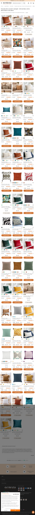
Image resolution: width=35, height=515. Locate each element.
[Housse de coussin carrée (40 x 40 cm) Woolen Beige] (6, 266)
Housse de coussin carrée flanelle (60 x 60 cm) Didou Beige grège (16, 118)
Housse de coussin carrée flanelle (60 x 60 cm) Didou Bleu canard (17, 432)
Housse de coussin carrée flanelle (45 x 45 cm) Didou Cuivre (5, 140)
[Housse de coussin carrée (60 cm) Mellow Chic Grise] (17, 310)
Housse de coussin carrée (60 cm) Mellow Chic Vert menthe (6, 341)
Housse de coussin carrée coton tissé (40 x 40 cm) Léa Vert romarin (28, 29)
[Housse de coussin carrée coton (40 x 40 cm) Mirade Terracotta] (28, 176)
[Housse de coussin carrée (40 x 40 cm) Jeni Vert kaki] (28, 288)
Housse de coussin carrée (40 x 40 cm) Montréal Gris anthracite (28, 207)
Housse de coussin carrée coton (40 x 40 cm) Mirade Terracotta (27, 185)
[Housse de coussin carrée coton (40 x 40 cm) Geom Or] (17, 355)
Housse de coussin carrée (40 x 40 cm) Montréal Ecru (6, 363)
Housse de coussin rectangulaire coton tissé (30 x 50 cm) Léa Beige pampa (6, 51)
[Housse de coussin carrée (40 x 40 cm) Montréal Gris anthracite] (28, 199)
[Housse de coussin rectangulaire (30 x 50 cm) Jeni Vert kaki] (6, 87)
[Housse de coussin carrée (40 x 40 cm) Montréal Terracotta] (17, 176)
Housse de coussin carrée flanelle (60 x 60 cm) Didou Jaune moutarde (27, 319)
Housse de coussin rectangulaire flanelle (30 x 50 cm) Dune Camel (6, 319)
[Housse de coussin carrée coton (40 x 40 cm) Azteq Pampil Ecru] (6, 176)
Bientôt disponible (28, 30)
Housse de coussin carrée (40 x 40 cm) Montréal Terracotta (17, 184)
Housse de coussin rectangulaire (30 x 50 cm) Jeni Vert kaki (6, 96)
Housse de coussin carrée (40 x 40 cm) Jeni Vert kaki (28, 296)
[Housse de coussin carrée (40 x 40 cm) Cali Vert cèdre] (28, 221)
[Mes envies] (31, 3)
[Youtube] (23, 499)
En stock (2, 30)
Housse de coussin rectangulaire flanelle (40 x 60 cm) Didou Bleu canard (6, 118)
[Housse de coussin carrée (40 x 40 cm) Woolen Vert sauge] (28, 266)
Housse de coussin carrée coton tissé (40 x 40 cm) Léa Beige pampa (17, 29)
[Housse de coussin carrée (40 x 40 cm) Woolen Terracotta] (17, 65)
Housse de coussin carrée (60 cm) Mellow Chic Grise (17, 318)
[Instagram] (26, 499)
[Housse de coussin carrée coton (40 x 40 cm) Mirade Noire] (6, 221)
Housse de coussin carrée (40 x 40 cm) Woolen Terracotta (17, 73)
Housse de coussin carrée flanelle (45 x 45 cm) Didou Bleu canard (29, 409)
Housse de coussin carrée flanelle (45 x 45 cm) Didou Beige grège (27, 96)
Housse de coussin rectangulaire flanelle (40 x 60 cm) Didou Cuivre (17, 162)
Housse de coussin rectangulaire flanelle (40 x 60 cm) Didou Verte (17, 207)
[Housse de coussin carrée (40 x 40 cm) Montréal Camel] (17, 266)
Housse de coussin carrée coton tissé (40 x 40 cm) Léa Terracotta (17, 409)
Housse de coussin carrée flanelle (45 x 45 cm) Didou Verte (5, 296)
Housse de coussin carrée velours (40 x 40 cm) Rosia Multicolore (16, 51)
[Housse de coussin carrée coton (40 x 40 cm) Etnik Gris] (28, 109)
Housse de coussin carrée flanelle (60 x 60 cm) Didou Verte (5, 252)
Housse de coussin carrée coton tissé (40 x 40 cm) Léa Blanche (28, 51)
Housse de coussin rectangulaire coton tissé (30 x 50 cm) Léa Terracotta (6, 73)
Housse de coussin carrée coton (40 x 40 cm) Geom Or (17, 363)
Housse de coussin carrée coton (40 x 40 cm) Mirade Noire (5, 229)
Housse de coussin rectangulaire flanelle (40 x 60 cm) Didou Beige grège (6, 162)
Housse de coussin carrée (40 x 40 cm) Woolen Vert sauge (28, 274)
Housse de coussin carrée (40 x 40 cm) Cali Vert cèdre (28, 229)
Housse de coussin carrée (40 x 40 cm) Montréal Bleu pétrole (17, 140)
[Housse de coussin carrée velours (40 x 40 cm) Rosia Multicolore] (17, 42)
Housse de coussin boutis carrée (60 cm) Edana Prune (27, 363)
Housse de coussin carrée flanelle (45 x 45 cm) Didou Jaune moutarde (5, 432)
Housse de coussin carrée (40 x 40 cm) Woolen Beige (6, 274)
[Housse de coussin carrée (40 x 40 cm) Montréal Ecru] (6, 355)
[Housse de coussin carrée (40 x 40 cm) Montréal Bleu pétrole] (17, 132)
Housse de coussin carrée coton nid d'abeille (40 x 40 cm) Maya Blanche (5, 409)
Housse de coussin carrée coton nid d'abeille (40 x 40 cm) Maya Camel (5, 386)
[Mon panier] (33, 3)
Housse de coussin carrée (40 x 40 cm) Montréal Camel (17, 274)
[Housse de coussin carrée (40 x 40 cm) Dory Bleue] (17, 221)
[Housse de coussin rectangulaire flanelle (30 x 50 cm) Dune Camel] (6, 310)
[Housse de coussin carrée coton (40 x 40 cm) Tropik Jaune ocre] (17, 333)
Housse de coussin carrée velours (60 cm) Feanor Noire (28, 140)
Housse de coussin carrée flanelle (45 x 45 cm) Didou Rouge (27, 252)
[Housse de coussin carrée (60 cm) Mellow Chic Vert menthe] (6, 333)
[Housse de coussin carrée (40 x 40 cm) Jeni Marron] (17, 87)
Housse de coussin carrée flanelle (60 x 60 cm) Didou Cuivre (5, 29)
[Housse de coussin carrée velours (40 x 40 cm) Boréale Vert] (6, 199)
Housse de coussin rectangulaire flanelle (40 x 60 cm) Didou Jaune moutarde (17, 296)
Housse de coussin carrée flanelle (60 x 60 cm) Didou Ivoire (27, 162)
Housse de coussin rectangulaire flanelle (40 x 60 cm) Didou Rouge (28, 73)
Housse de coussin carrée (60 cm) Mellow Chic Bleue (17, 386)
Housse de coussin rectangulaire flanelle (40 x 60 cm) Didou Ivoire (28, 341)
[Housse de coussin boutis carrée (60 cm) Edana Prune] (28, 355)
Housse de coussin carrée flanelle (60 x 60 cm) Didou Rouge (16, 252)
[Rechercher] (24, 3)
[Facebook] (21, 499)
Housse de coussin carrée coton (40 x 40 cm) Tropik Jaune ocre (16, 341)
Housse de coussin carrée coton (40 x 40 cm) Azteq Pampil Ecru (5, 185)
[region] (17, 6)
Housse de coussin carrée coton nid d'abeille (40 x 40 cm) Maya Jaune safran (29, 386)
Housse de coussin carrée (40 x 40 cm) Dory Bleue (17, 229)
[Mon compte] (28, 3)
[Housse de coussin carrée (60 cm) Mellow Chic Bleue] (17, 377)
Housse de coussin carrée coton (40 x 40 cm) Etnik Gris (28, 117)
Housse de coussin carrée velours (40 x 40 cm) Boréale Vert (6, 207)
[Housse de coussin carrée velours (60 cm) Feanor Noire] (28, 132)
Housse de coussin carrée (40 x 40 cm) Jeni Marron (17, 95)
